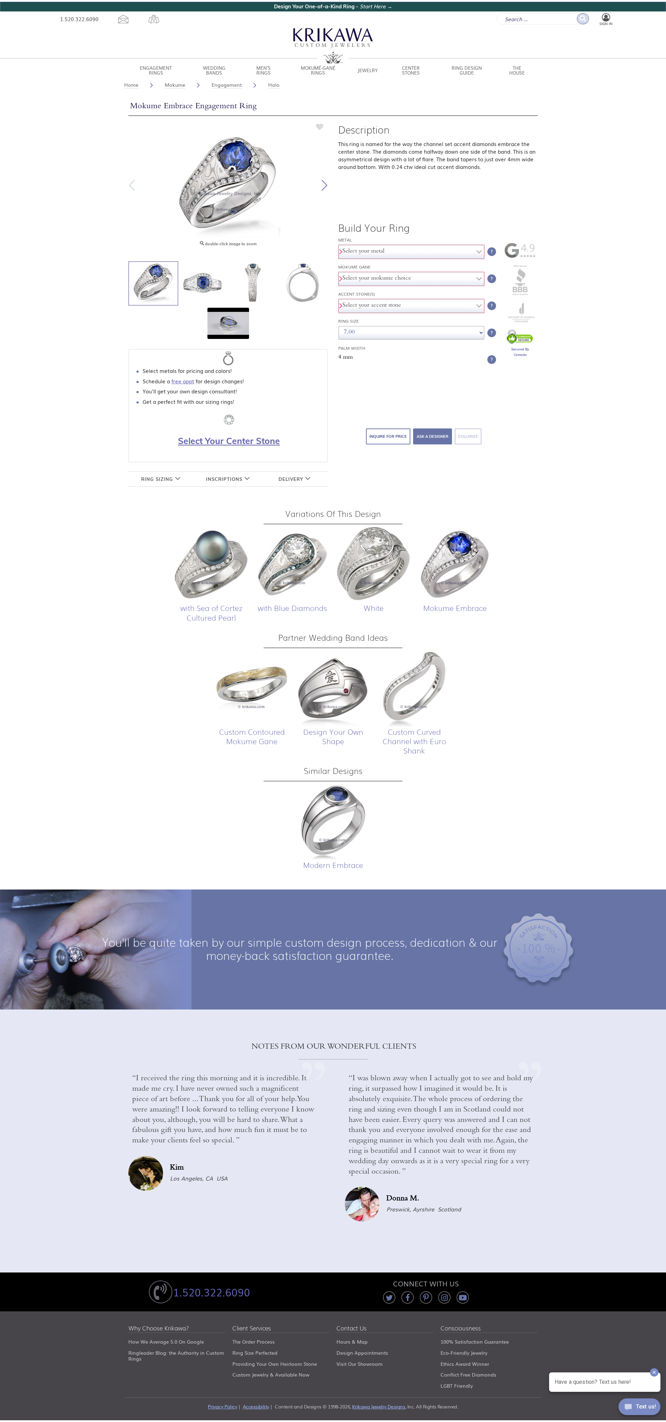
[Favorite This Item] (320, 126)
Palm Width (351, 348)
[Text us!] (639, 1408)
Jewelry (368, 70)
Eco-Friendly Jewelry (464, 1352)
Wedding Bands (214, 70)
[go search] (583, 18)
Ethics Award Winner (465, 1363)
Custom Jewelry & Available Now (270, 1374)
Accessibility (256, 1406)
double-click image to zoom (230, 243)
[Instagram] (444, 1297)
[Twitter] (389, 1297)
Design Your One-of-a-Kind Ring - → (333, 6)
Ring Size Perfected (255, 1352)
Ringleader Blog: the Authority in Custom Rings (176, 1355)
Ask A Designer (433, 436)
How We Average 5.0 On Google (166, 1341)
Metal (345, 240)
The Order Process (253, 1341)
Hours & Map (352, 1341)
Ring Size (348, 321)
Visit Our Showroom (359, 1363)
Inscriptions (225, 479)
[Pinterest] (426, 1297)
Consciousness (461, 1328)
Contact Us (351, 1328)
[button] (324, 185)
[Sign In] (606, 18)
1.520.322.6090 (79, 19)
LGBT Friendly (457, 1385)
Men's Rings (263, 70)
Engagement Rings (156, 70)
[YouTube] (462, 1297)
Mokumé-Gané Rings (318, 70)
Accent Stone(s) (356, 294)
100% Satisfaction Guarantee (475, 1341)
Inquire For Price (388, 436)
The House (517, 70)
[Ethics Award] (520, 294)
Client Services (251, 1328)
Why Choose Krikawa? (158, 1328)
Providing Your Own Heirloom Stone (274, 1363)
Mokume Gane (354, 267)
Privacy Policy (222, 1406)
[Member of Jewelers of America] (520, 320)
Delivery (292, 479)
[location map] (153, 19)
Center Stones (411, 70)
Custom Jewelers (333, 46)
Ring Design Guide (467, 70)
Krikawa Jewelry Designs (378, 1406)
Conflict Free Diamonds (468, 1374)
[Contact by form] (124, 19)
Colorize (468, 436)
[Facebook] (407, 1297)
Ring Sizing (158, 479)
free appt (182, 381)
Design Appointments (362, 1352)
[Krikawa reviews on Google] (520, 256)
